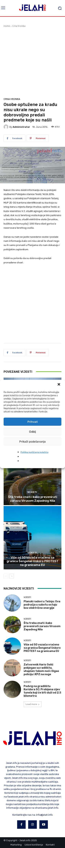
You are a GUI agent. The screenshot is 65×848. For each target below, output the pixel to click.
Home (7, 26)
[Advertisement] (32, 62)
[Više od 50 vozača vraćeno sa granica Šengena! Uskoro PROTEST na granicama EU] (32, 537)
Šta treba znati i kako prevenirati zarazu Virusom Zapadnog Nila (32, 498)
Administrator (21, 127)
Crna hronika (18, 26)
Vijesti (32, 492)
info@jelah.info (44, 814)
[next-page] (11, 576)
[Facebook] (21, 824)
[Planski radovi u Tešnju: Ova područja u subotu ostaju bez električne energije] (12, 603)
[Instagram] (32, 824)
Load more (31, 704)
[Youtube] (43, 824)
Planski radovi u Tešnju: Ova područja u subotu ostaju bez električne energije (42, 604)
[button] (59, 385)
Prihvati (32, 421)
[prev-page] (6, 576)
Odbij (32, 431)
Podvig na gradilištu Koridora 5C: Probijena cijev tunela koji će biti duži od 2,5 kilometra (42, 690)
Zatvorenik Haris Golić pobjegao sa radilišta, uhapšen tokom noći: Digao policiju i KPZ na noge (41, 669)
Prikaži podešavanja (32, 441)
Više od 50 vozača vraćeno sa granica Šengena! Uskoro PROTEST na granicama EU (32, 561)
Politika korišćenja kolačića (34, 452)
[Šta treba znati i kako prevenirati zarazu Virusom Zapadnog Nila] (32, 473)
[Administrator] (6, 126)
